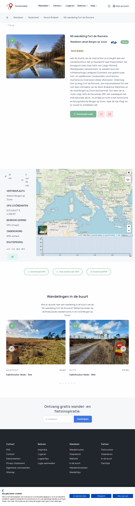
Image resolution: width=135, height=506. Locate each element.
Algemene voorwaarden (18, 467)
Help (93, 5)
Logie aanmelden (46, 463)
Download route (84, 114)
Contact (10, 454)
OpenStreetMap (97, 235)
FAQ (8, 449)
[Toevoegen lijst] (109, 114)
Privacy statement (15, 463)
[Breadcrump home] (7, 18)
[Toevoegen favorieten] (101, 114)
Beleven (82, 5)
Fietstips (105, 463)
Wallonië (73, 458)
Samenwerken (13, 458)
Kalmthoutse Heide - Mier (82, 374)
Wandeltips (75, 472)
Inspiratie (42, 449)
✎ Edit (118, 235)
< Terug (10, 25)
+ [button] (129, 226)
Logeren (70, 5)
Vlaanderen (75, 454)
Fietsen (57, 5)
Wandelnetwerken (78, 467)
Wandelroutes (76, 449)
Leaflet (80, 235)
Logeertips (43, 458)
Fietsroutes (107, 449)
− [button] (129, 230)
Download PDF (99, 271)
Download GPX (37, 271)
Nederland (33, 17)
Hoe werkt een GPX (68, 271)
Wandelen (43, 5)
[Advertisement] (67, 143)
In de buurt (74, 463)
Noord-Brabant (51, 17)
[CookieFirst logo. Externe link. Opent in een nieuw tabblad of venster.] (3, 490)
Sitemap (10, 472)
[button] (129, 173)
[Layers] (128, 179)
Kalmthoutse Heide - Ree (19, 374)
